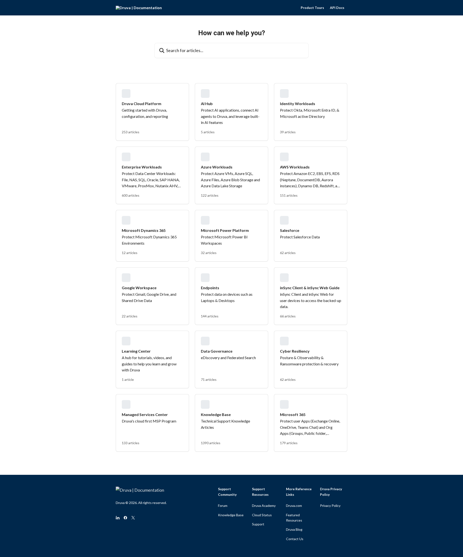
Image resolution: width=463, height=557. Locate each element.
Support (258, 524)
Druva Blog (294, 529)
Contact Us (294, 539)
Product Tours (312, 7)
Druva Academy (264, 505)
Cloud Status (262, 515)
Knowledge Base (231, 515)
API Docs (337, 7)
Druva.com (294, 505)
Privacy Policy (330, 505)
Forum (222, 505)
